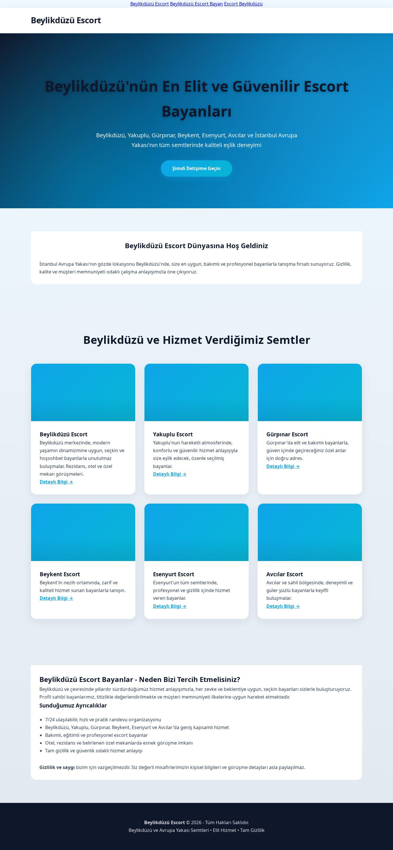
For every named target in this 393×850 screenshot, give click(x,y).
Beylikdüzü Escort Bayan (196, 4)
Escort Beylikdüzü (243, 4)
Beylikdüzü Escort (149, 4)
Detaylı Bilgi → (56, 482)
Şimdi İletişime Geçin (196, 168)
